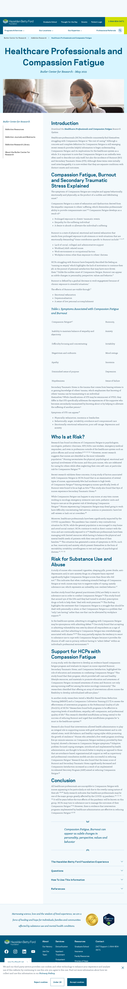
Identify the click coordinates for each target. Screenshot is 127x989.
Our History (47, 946)
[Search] (120, 30)
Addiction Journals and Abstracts (20, 136)
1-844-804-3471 (116, 21)
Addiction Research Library (17, 144)
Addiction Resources (14, 129)
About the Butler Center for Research (17, 153)
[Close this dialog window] (123, 968)
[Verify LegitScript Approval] (108, 920)
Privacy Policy (47, 973)
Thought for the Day (69, 22)
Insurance (79, 951)
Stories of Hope (81, 960)
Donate (84, 22)
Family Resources (82, 956)
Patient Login (96, 22)
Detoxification (62, 946)
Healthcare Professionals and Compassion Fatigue (88, 129)
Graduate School (50, 22)
